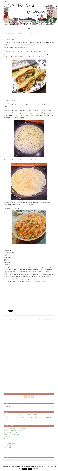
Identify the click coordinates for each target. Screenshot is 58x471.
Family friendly (18, 317)
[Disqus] (29, 338)
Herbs (35, 414)
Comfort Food (17, 414)
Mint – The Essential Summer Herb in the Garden (16, 428)
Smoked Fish (47, 417)
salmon (22, 417)
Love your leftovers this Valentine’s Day (13, 441)
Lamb (49, 414)
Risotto (19, 417)
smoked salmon (15, 420)
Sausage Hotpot (8, 447)
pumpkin (16, 417)
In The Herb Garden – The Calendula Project (15, 430)
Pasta (12, 417)
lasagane (51, 414)
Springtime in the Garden (10, 439)
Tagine (23, 419)
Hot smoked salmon (40, 414)
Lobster (5, 417)
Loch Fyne (13, 279)
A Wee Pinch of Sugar (29, 12)
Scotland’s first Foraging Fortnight (12, 434)
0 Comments (23, 35)
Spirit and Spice (8, 436)
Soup (20, 419)
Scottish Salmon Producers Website (37, 281)
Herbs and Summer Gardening (11, 432)
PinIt (15, 313)
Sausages (26, 417)
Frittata (32, 414)
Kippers (46, 414)
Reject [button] (30, 468)
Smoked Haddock (7, 419)
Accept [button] (24, 468)
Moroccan (9, 417)
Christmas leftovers (11, 414)
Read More (35, 468)
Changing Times (8, 445)
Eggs (12, 317)
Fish (24, 317)
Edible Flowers (22, 414)
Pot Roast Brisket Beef (9, 443)
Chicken (5, 414)
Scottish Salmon (35, 417)
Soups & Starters (29, 317)
